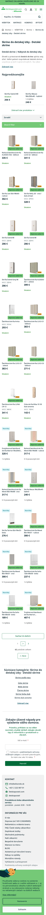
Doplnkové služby (12, 831)
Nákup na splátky (12, 855)
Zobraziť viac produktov (22, 110)
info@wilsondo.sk (16, 784)
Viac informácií (9, 895)
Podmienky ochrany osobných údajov (21, 865)
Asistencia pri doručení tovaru (18, 851)
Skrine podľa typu (23, 677)
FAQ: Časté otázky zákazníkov (17, 828)
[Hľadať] (25, 9)
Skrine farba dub (23, 694)
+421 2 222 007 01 (16, 788)
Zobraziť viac (23, 703)
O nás (7, 817)
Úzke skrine (23, 683)
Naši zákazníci (11, 838)
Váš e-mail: (23, 740)
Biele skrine (23, 686)
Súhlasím (22, 909)
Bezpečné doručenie (14, 841)
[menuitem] (6, 22)
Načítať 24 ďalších (23, 636)
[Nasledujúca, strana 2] (23, 643)
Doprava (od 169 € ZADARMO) (18, 821)
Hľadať (39, 17)
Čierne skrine (23, 690)
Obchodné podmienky (14, 834)
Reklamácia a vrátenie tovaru (17, 824)
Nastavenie (22, 901)
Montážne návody (12, 858)
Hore (24, 656)
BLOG (7, 848)
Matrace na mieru (12, 845)
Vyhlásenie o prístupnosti (16, 862)
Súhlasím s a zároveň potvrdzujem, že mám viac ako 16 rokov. (23, 754)
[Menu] (40, 9)
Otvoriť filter (9, 125)
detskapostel (14, 795)
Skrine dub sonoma (23, 697)
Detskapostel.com (16, 791)
